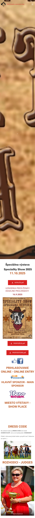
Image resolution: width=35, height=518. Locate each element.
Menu (32, 4)
